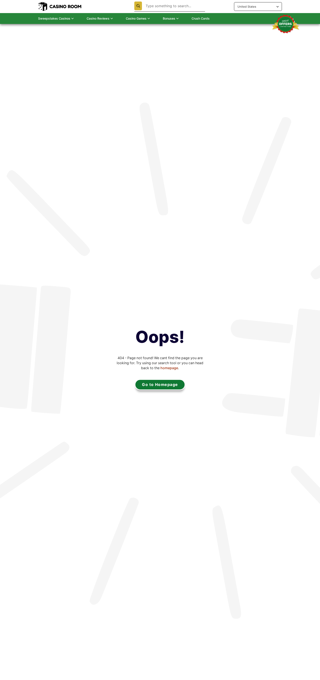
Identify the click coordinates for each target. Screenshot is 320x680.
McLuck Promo (104, 41)
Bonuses (169, 18)
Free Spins (43, 27)
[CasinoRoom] (60, 6)
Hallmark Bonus (104, 27)
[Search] (138, 6)
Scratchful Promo (105, 34)
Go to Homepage (160, 384)
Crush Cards (201, 18)
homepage (169, 368)
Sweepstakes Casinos (54, 18)
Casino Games (136, 18)
